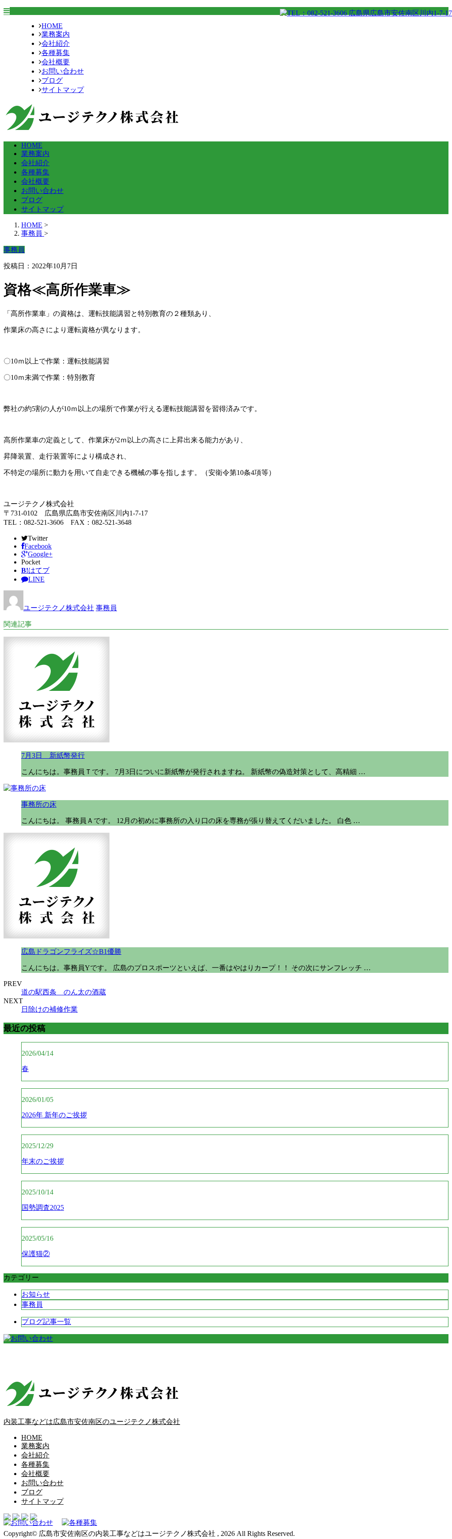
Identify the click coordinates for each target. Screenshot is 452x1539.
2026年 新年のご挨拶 (54, 1115)
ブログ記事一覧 (46, 1321)
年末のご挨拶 (43, 1161)
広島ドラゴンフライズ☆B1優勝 (71, 951)
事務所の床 (38, 804)
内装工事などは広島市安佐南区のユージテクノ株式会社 (92, 1421)
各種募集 (55, 52)
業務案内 (55, 34)
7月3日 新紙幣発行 (53, 755)
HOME (52, 26)
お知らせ (36, 1294)
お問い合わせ (62, 71)
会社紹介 (55, 43)
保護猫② (36, 1253)
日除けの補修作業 (49, 1009)
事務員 (106, 608)
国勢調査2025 (43, 1207)
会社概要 (55, 62)
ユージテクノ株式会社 (58, 608)
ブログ (52, 80)
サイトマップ (62, 89)
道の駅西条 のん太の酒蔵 (63, 992)
